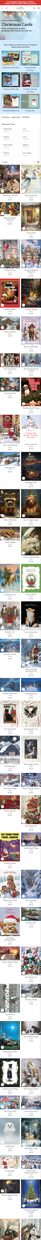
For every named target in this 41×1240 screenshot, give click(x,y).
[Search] (6, 8)
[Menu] (2, 8)
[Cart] (38, 8)
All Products (5, 117)
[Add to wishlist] (2, 191)
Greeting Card (15, 117)
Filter (5, 162)
